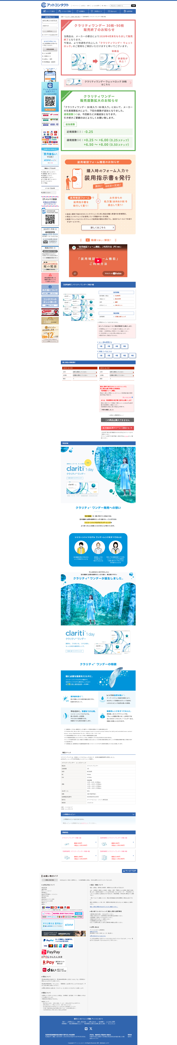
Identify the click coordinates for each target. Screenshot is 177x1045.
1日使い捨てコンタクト (48, 172)
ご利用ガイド (47, 56)
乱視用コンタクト (47, 175)
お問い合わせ (92, 1021)
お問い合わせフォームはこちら (98, 935)
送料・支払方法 (81, 1021)
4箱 (116, 346)
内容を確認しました (108, 409)
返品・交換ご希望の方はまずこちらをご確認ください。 (104, 906)
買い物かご (105, 5)
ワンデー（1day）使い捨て (72, 16)
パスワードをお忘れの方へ (51, 35)
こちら (126, 436)
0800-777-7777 (94, 931)
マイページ (76, 5)
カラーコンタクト (47, 181)
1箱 (101, 346)
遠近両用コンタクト (47, 177)
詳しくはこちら (127, 397)
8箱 (124, 346)
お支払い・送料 (85, 5)
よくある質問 (95, 5)
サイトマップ (111, 1023)
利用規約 (64, 1023)
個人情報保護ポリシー (75, 1023)
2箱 (109, 346)
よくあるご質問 (110, 1021)
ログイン (84, 823)
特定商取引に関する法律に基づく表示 (94, 1023)
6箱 (124, 355)
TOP (62, 16)
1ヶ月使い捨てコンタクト (49, 179)
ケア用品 (44, 183)
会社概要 (101, 1021)
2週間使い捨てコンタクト (49, 173)
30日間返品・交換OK (49, 62)
